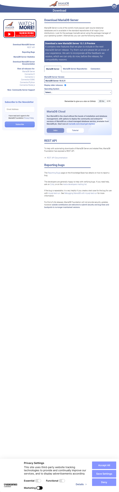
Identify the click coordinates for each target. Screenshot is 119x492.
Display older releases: (53, 85)
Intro (55, 130)
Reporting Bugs (28, 52)
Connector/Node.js (27, 85)
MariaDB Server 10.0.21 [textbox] (55, 81)
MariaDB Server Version (54, 77)
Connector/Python (27, 82)
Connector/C (30, 74)
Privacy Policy (29, 118)
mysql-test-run (54, 193)
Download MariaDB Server (24, 44)
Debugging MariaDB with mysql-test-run (80, 193)
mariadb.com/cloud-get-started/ (81, 124)
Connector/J (30, 77)
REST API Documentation (57, 158)
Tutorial (75, 130)
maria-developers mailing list (75, 184)
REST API (31, 47)
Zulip (52, 184)
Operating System (51, 89)
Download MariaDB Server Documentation (24, 63)
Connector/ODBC (28, 80)
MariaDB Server (28, 71)
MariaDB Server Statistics (24, 57)
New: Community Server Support (21, 90)
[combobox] (78, 80)
